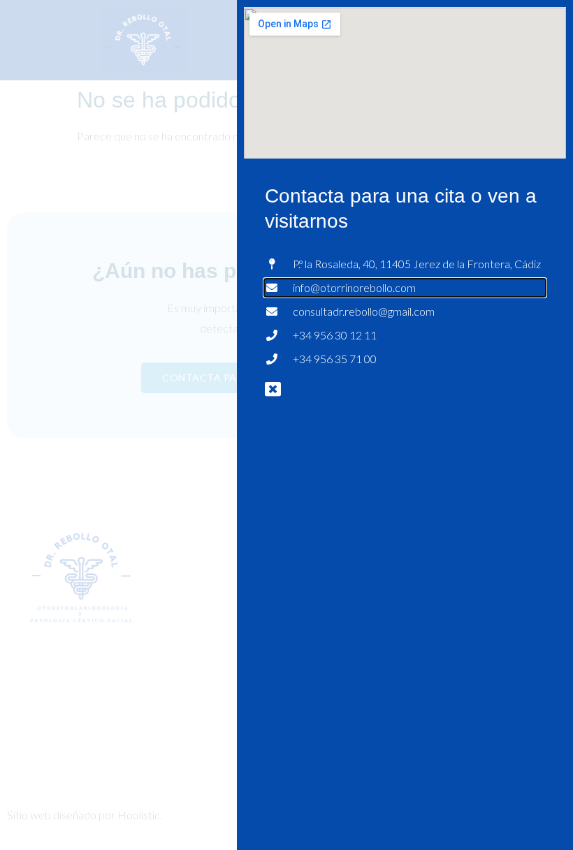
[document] (286, 425)
